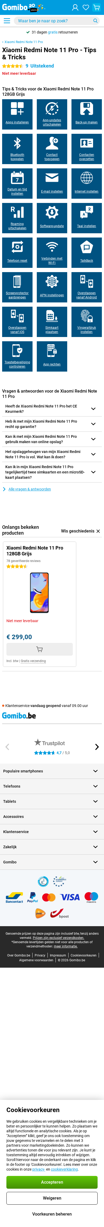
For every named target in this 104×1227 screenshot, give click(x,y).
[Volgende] (96, 747)
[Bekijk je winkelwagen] (96, 7)
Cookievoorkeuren (84, 955)
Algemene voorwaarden (36, 960)
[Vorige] (7, 747)
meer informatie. (66, 946)
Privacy (40, 955)
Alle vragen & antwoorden (30, 489)
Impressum (58, 955)
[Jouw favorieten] (86, 7)
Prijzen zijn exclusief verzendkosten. (58, 938)
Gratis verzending (33, 661)
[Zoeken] (95, 20)
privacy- (38, 1169)
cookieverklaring (64, 1169)
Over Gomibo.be (18, 955)
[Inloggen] (75, 7)
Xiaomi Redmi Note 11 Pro (24, 42)
